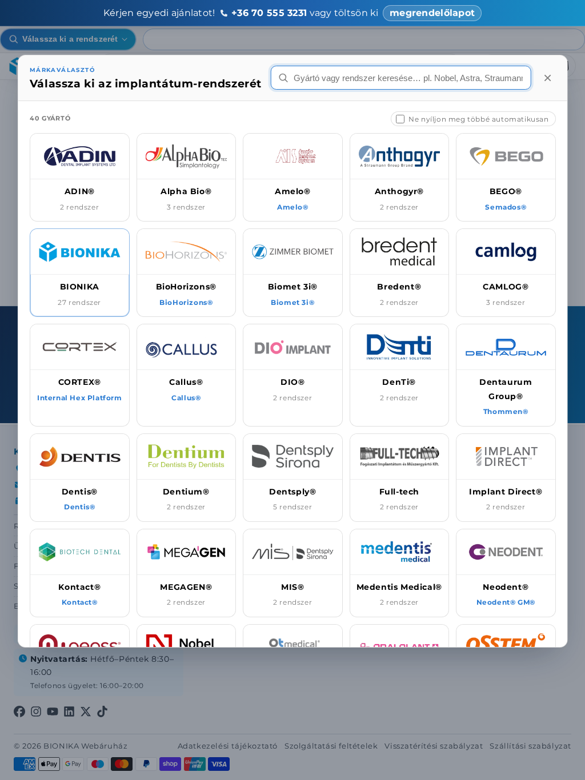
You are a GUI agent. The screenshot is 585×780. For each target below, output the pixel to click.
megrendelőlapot (432, 12)
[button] (80, 177)
